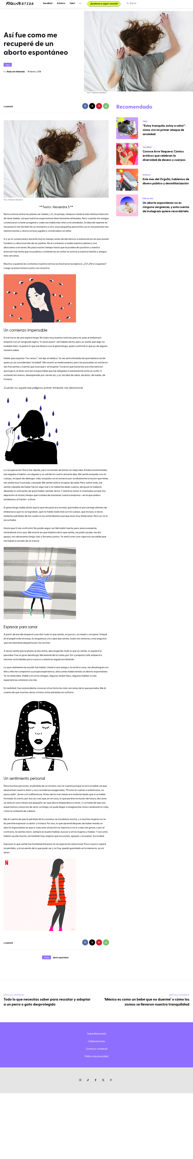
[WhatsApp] (106, 106)
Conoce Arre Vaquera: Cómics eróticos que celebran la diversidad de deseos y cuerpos (164, 155)
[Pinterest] (99, 106)
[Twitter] (103, 1080)
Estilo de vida (148, 198)
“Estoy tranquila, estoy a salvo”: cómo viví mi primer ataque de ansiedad (164, 130)
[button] (130, 3)
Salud (7, 65)
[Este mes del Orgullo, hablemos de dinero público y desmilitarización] (127, 180)
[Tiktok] (88, 1080)
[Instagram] (80, 1080)
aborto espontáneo (61, 957)
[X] (92, 106)
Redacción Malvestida (16, 71)
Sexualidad (147, 147)
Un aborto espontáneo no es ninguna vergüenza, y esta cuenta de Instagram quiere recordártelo (166, 207)
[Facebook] (85, 106)
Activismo (146, 175)
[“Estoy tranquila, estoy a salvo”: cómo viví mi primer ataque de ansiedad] (127, 128)
